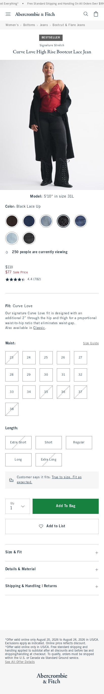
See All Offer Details (20, 662)
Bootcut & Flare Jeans (69, 25)
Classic (39, 328)
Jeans (44, 25)
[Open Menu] (6, 14)
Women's (12, 25)
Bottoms (29, 25)
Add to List (55, 526)
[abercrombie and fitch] (35, 13)
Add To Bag (65, 506)
